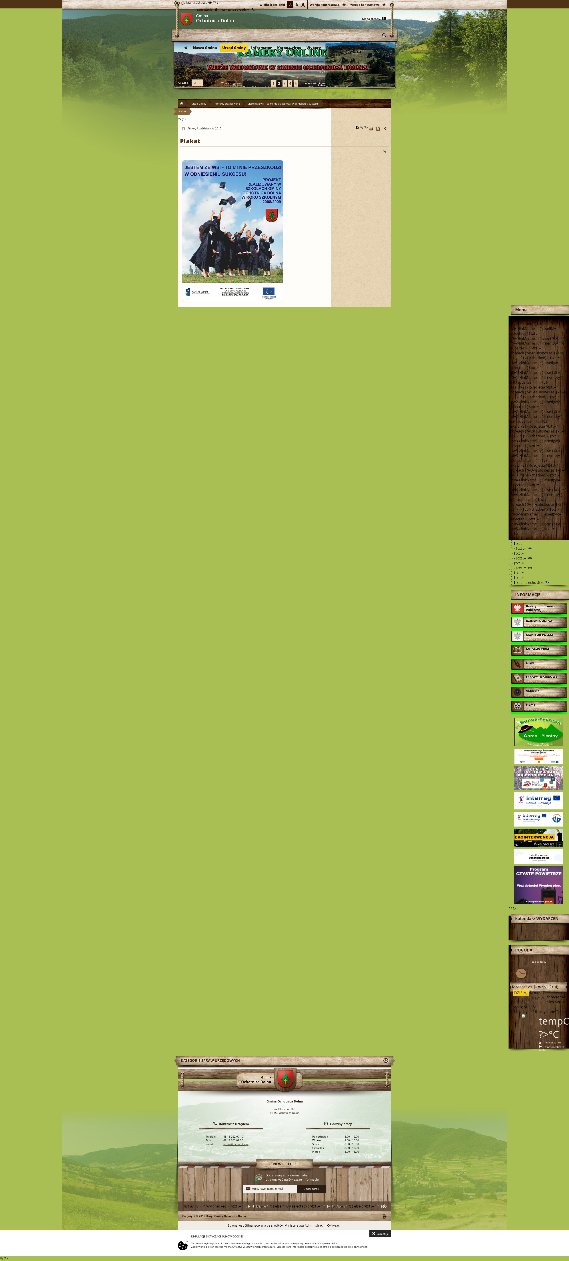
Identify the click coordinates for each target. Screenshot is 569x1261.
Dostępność (353, 47)
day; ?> (538, 998)
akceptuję (383, 1233)
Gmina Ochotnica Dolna (186, 19)
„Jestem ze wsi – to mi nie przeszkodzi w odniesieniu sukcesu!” (283, 103)
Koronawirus (289, 47)
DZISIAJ (520, 993)
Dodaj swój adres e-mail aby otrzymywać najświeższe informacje (292, 1177)
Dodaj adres (311, 1189)
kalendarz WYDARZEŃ (537, 918)
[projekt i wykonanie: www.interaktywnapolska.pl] (384, 1216)
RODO (331, 47)
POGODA (523, 950)
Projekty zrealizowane (227, 103)
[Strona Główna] (186, 48)
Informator (261, 47)
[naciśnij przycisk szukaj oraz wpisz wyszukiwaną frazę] (384, 35)
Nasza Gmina (205, 47)
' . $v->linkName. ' (256, 1206)
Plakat (182, 111)
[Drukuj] (371, 128)
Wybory (314, 47)
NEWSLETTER (284, 1164)
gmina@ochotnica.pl (235, 1144)
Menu (521, 309)
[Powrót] (385, 128)
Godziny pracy (341, 1124)
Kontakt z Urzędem (234, 1124)
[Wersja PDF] (378, 128)
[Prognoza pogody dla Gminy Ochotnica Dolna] (284, 64)
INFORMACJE (527, 594)
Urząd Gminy (234, 47)
